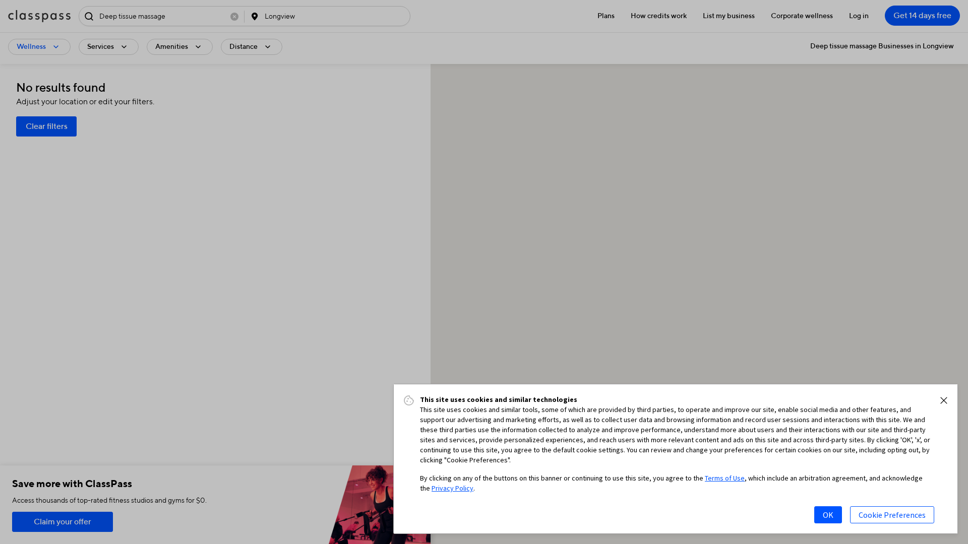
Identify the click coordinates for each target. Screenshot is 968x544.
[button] (943, 400)
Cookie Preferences (892, 515)
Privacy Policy (452, 488)
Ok (828, 515)
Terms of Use (725, 478)
